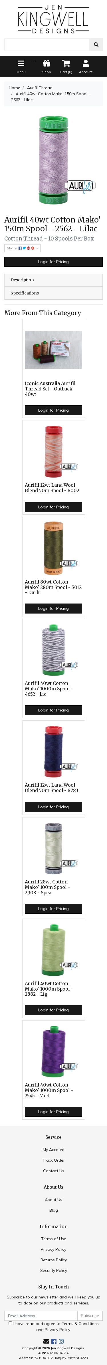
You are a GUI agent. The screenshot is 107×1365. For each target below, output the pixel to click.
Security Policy (53, 1270)
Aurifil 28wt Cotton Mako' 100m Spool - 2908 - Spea (47, 887)
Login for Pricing (53, 261)
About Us (53, 1199)
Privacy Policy (53, 1249)
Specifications (25, 293)
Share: (13, 248)
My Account (53, 1149)
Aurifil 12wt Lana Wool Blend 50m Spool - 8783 (51, 787)
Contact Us (53, 1170)
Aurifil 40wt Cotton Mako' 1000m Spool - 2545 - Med (49, 1090)
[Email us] (46, 1341)
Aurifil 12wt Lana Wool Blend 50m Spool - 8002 (52, 487)
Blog (53, 1210)
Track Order (54, 1160)
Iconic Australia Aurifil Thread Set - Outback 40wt (50, 389)
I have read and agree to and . (55, 1326)
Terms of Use (53, 1238)
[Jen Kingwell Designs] (53, 18)
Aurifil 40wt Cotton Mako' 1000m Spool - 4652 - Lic (49, 689)
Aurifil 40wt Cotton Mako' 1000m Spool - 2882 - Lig (49, 989)
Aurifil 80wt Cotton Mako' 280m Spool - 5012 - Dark (53, 587)
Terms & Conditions (80, 1323)
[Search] (96, 44)
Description (22, 279)
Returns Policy (54, 1259)
